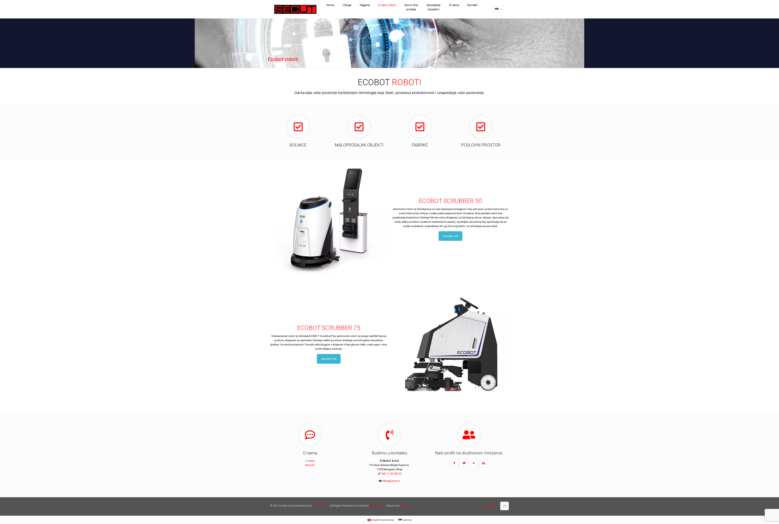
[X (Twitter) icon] (490, 505)
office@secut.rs (391, 480)
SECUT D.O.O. (321, 505)
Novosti (309, 465)
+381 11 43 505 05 (390, 473)
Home (484, 59)
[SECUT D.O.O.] (295, 9)
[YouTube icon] (494, 505)
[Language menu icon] (498, 9)
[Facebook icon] (486, 505)
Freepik (405, 505)
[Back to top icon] (504, 506)
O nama (310, 460)
